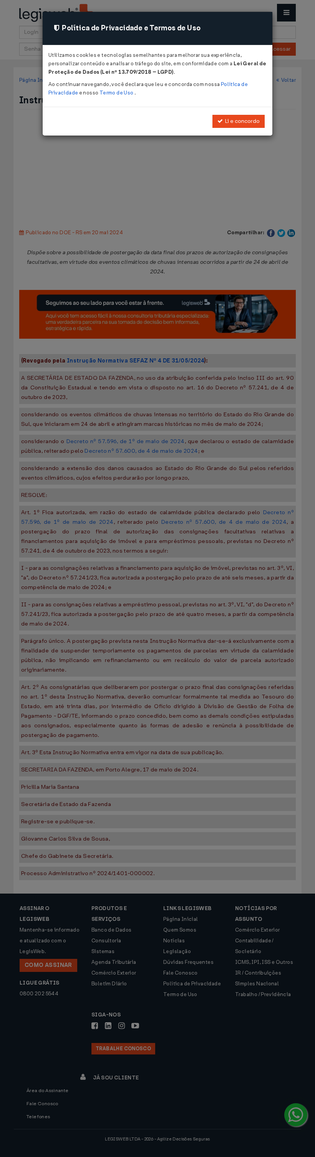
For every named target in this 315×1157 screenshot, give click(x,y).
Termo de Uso (116, 92)
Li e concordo (241, 121)
